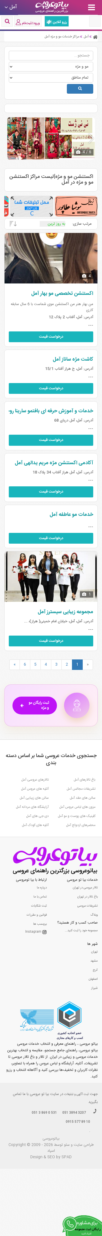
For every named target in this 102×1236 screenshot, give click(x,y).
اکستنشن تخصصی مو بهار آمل (62, 293)
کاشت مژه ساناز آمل (73, 359)
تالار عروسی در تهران (85, 887)
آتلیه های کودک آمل (35, 825)
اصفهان (93, 979)
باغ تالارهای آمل (84, 780)
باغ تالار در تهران (87, 896)
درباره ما (42, 887)
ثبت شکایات (39, 906)
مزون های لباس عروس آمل (77, 807)
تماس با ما (40, 896)
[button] (91, 138)
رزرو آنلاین (59, 22)
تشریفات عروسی (87, 906)
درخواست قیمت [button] (51, 337)
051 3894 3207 (74, 1112)
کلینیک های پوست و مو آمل (76, 816)
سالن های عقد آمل (82, 798)
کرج (95, 970)
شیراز (94, 988)
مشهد (94, 961)
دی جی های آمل (37, 816)
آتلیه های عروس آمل (35, 789)
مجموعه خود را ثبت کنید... (81, 930)
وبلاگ (94, 915)
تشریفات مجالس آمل (81, 789)
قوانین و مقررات (37, 915)
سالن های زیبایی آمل (34, 798)
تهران (94, 952)
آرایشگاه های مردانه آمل (32, 807)
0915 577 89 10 (78, 1121)
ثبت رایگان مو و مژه (39, 705)
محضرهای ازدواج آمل (80, 825)
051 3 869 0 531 (44, 1112)
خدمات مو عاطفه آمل (71, 514)
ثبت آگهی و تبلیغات (76, 1094)
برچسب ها (40, 924)
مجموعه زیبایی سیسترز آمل (65, 612)
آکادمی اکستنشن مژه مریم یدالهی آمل (54, 463)
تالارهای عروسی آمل (35, 780)
